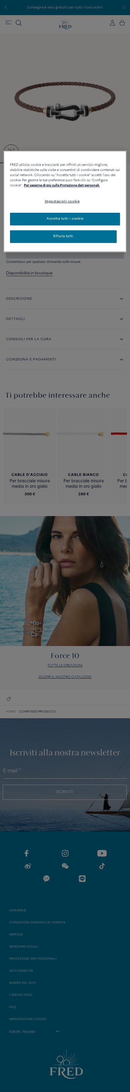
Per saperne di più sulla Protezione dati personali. (62, 186)
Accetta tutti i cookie (65, 219)
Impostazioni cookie (62, 202)
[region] (65, 201)
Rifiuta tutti (63, 236)
